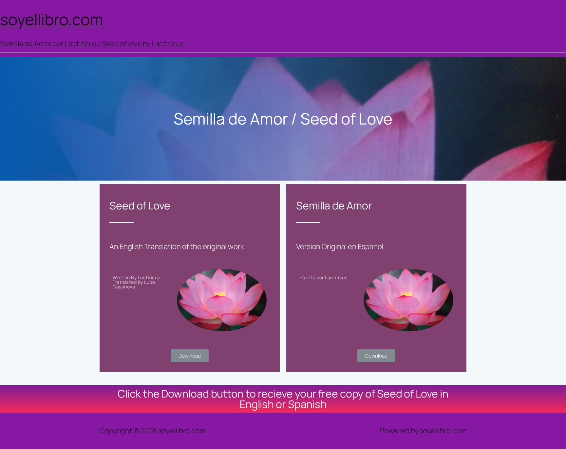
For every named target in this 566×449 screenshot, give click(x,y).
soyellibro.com (51, 19)
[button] (189, 355)
